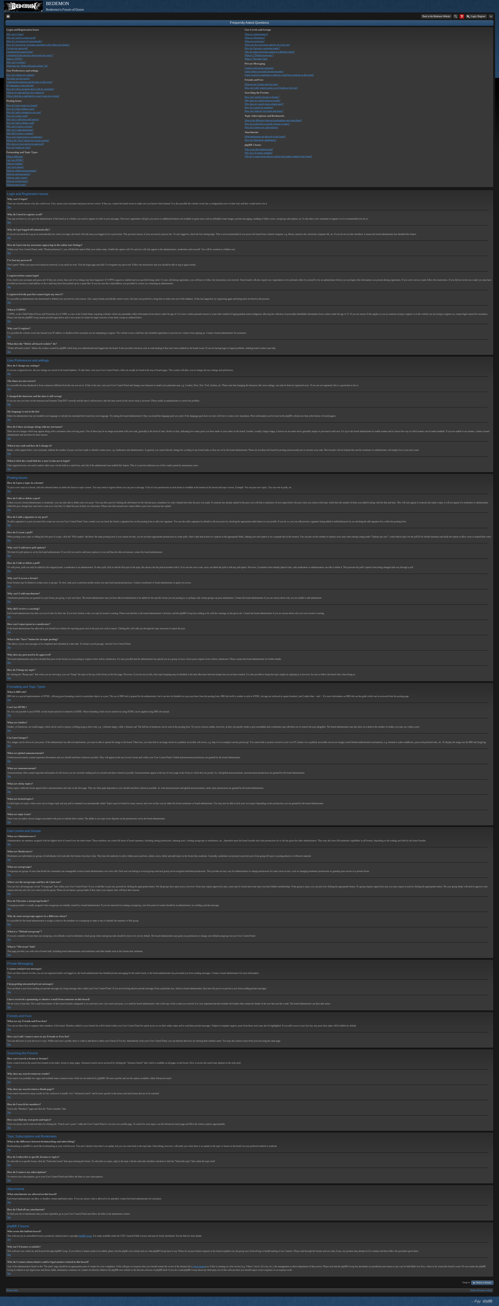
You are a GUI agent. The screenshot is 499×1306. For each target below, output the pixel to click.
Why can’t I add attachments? (20, 130)
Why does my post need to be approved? (25, 144)
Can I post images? (15, 167)
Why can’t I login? (15, 34)
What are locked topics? (17, 181)
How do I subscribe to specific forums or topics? (267, 124)
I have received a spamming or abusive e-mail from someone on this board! (279, 75)
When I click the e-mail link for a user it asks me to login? (32, 96)
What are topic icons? (16, 184)
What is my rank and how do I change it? (25, 92)
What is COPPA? (14, 58)
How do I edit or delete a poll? (20, 123)
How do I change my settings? (20, 75)
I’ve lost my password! (17, 48)
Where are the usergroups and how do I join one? (267, 44)
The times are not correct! (18, 78)
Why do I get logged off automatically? (24, 41)
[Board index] (8, 16)
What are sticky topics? (17, 177)
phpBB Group (85, 1236)
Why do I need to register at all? (21, 37)
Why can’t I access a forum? (19, 126)
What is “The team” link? (256, 58)
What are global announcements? (21, 170)
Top (9, 207)
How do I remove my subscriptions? (261, 127)
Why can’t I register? (16, 62)
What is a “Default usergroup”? (259, 55)
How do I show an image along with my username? (30, 89)
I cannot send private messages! (259, 68)
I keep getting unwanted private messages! (264, 71)
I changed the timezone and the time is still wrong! (29, 82)
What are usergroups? (255, 41)
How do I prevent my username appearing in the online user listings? (38, 44)
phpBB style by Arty (476, 1301)
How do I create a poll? (17, 116)
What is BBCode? (14, 156)
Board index (12, 1290)
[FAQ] (461, 16)
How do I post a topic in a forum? (22, 105)
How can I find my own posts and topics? (264, 111)
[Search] (455, 16)
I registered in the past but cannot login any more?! (29, 55)
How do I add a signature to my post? (23, 112)
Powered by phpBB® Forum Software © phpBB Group (488, 1301)
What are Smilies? (14, 163)
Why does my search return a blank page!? (264, 104)
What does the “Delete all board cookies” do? (27, 65)
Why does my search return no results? (262, 100)
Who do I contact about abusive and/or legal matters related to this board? (278, 156)
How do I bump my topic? (18, 147)
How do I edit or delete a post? (20, 109)
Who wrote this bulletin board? (259, 149)
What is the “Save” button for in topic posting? (27, 140)
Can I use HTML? (14, 160)
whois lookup (199, 1266)
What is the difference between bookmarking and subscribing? (273, 120)
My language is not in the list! (20, 85)
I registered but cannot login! (19, 51)
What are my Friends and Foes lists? (261, 84)
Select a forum (483, 1282)
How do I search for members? (259, 107)
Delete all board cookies (481, 1290)
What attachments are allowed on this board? (265, 136)
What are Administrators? (256, 34)
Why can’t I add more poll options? (22, 119)
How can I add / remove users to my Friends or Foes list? (271, 87)
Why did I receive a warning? (20, 133)
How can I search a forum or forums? (262, 97)
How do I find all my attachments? (260, 140)
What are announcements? (18, 174)
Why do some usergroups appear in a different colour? (270, 51)
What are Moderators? (255, 37)
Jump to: (466, 1282)
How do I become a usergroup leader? (262, 48)
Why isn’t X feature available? (259, 153)
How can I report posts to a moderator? (24, 137)
